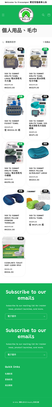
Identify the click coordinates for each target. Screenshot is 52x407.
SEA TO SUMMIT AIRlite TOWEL (36, 217)
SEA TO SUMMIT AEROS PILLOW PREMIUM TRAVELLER (12, 219)
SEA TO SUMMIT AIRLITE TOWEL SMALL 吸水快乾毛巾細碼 (13, 172)
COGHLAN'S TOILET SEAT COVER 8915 (13, 264)
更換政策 (8, 380)
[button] (3, 15)
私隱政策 (8, 374)
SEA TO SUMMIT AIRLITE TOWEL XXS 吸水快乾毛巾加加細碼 (38, 124)
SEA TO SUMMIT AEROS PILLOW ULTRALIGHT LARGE (38, 171)
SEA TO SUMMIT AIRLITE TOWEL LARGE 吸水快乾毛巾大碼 (13, 77)
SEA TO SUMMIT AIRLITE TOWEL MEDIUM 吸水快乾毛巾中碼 (37, 77)
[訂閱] (44, 316)
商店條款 (8, 385)
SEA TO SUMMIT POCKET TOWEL (12, 122)
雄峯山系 (22, 402)
